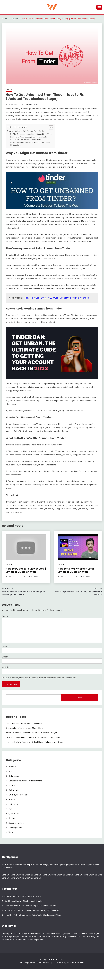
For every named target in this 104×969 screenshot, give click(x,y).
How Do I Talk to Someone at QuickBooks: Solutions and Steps (34, 742)
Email (5, 656)
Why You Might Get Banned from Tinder (26, 131)
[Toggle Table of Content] (50, 127)
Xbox (10, 832)
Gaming (11, 785)
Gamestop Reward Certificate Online (25, 780)
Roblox (11, 818)
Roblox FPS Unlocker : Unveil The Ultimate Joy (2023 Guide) (33, 737)
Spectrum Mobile (16, 823)
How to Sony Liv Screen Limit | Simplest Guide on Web (77, 570)
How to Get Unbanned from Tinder (27, 140)
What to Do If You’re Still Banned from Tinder (31, 142)
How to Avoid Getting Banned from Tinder (30, 137)
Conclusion (17, 145)
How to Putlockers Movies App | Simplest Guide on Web (26, 570)
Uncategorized (15, 827)
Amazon (12, 766)
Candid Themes (77, 962)
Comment (7, 616)
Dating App (13, 776)
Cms (4, 874)
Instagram (13, 804)
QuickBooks (13, 813)
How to (9, 89)
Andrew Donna (34, 104)
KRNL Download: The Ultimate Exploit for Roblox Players (32, 732)
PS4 (10, 808)
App (10, 771)
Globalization (14, 790)
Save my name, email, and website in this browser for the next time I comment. (40, 677)
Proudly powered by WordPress (34, 962)
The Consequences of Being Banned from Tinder (33, 134)
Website (6, 667)
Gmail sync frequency (18, 794)
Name (5, 646)
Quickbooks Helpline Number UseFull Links (25, 728)
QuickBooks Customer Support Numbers (24, 723)
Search (80, 697)
